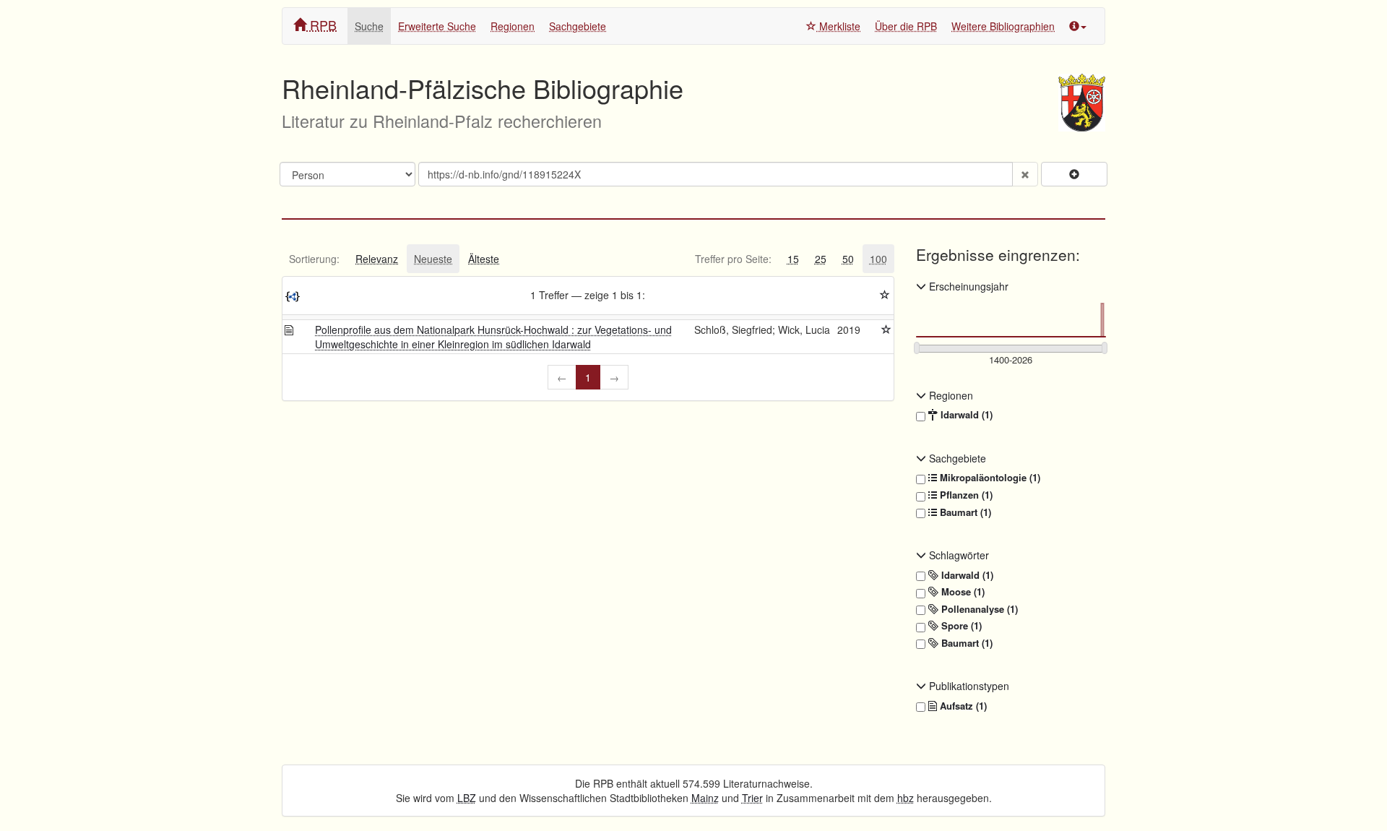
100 (878, 258)
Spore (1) (960, 625)
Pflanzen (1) (965, 494)
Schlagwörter (957, 555)
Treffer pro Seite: (733, 258)
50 (848, 258)
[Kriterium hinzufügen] (1074, 174)
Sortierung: (314, 258)
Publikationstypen (967, 686)
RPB (321, 24)
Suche (369, 26)
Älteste (483, 258)
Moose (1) (961, 591)
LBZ (466, 798)
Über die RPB (906, 26)
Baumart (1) (964, 512)
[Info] (1078, 26)
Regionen (513, 26)
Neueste (433, 258)
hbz (905, 798)
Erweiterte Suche (437, 26)
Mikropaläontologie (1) (988, 477)
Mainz (705, 798)
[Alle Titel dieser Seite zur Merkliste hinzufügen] (885, 295)
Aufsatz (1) (962, 705)
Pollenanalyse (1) (978, 609)
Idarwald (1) (965, 414)
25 (820, 258)
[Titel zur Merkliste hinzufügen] (886, 329)
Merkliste (838, 26)
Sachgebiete (577, 26)
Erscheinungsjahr (967, 286)
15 (793, 258)
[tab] (314, 258)
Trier (752, 798)
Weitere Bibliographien (1003, 26)
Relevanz (376, 258)
